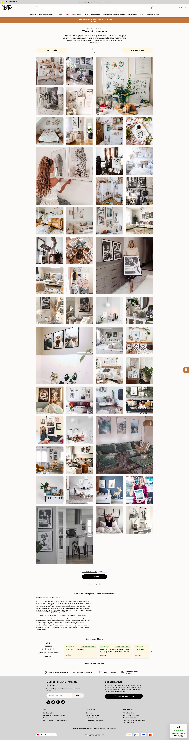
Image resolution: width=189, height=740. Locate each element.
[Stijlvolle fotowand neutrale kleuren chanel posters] (79, 101)
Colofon (103, 728)
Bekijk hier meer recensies (94, 663)
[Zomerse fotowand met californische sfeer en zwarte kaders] (109, 520)
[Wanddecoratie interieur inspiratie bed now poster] (139, 131)
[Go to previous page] (89, 584)
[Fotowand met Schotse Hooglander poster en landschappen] (124, 445)
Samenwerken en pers (93, 715)
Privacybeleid (111, 728)
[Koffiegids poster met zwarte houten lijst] (109, 310)
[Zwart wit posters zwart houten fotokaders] (109, 340)
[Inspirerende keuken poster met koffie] (79, 430)
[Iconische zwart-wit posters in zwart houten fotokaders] (124, 265)
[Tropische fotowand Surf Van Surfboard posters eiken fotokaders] (139, 340)
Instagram (99, 28)
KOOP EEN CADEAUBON (125, 696)
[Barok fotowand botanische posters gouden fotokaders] (139, 370)
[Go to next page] (100, 584)
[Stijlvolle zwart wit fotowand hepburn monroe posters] (79, 71)
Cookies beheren (128, 722)
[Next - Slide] (151, 651)
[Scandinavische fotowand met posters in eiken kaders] (79, 490)
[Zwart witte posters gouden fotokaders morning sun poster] (79, 400)
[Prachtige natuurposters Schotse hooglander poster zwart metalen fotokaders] (64, 355)
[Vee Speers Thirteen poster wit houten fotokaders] (109, 370)
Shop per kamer (137, 50)
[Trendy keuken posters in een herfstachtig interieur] (79, 460)
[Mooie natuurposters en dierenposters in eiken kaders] (109, 221)
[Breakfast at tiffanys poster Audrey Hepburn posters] (139, 310)
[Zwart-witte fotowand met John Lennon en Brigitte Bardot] (64, 535)
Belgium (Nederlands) (46, 735)
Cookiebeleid (94, 728)
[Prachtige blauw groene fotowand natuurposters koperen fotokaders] (139, 490)
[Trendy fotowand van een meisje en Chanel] (109, 161)
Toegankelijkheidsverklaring (94, 720)
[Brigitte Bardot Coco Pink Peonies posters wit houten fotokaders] (49, 250)
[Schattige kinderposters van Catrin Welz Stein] (49, 490)
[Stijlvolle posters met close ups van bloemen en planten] (79, 250)
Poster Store (89, 28)
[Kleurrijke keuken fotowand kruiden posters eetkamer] (124, 86)
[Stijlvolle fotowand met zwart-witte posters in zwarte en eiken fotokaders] (139, 400)
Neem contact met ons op (131, 715)
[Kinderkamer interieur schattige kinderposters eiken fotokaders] (109, 131)
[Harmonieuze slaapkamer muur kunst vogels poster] (139, 161)
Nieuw (45, 718)
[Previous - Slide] (61, 651)
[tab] (180, 8)
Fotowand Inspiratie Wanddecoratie (55, 720)
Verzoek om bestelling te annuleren (134, 720)
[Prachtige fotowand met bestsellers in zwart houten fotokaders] (49, 430)
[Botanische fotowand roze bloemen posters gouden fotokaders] (139, 221)
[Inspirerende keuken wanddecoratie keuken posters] (49, 71)
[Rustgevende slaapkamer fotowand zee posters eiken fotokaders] (49, 131)
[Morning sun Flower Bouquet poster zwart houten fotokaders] (109, 400)
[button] (96, 49)
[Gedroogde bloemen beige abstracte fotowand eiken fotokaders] (49, 221)
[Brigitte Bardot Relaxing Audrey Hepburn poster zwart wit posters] (49, 280)
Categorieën (52, 50)
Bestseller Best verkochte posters (54, 715)
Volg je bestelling (128, 713)
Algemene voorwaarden (81, 728)
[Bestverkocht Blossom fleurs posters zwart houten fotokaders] (49, 400)
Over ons (89, 713)
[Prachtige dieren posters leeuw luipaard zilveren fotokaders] (64, 176)
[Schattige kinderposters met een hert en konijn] (109, 490)
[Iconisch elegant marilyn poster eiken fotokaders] (49, 101)
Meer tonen (94, 577)
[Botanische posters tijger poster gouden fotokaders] (79, 280)
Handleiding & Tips (49, 713)
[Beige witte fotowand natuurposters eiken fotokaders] (79, 221)
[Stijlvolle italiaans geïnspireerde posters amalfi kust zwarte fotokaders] (79, 131)
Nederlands (13, 2)
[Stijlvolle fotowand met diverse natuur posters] (139, 520)
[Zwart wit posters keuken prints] (139, 191)
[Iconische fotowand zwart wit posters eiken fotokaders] (49, 460)
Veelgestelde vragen (129, 718)
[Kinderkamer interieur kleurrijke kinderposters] (109, 191)
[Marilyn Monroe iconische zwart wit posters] (49, 310)
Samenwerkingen (91, 718)
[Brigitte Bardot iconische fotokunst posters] (79, 310)
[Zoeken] (151, 8)
